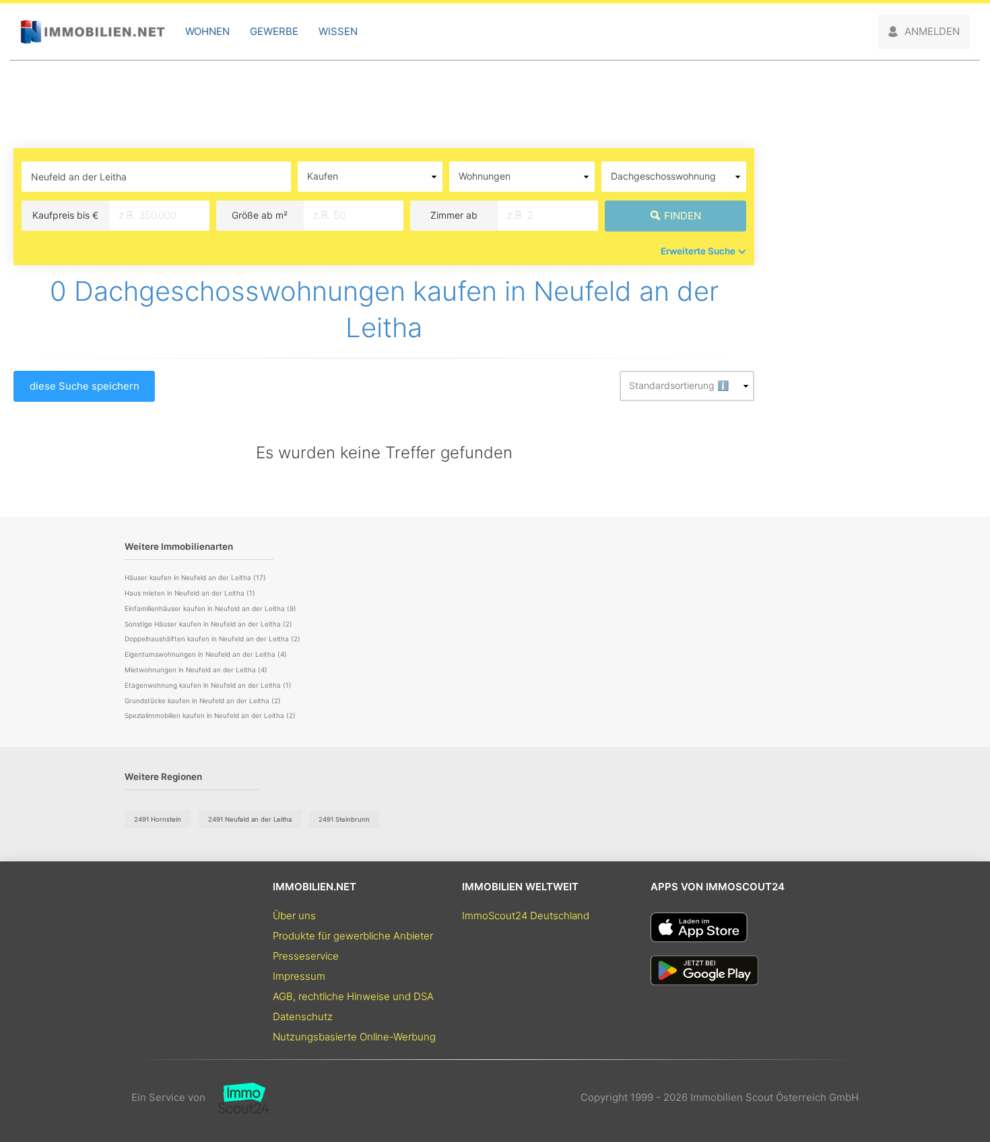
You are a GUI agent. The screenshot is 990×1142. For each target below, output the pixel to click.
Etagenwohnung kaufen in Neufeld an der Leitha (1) (208, 685)
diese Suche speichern (84, 386)
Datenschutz (303, 1016)
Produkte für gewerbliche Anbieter (353, 935)
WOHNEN (207, 31)
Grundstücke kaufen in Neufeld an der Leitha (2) (203, 701)
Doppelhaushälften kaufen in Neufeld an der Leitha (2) (212, 639)
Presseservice (306, 956)
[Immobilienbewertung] (237, 1097)
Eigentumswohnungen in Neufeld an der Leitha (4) (206, 654)
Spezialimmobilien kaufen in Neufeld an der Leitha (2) (210, 715)
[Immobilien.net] (92, 32)
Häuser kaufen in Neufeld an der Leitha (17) (195, 577)
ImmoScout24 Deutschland (525, 915)
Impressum (299, 976)
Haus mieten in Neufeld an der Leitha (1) (190, 593)
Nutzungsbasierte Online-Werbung (354, 1036)
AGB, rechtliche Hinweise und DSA (353, 996)
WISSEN (338, 31)
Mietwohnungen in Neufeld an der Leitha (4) (196, 670)
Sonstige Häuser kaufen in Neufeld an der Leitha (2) (208, 624)
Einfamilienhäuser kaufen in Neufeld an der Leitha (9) (210, 608)
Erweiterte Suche (698, 251)
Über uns (294, 915)
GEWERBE (274, 31)
